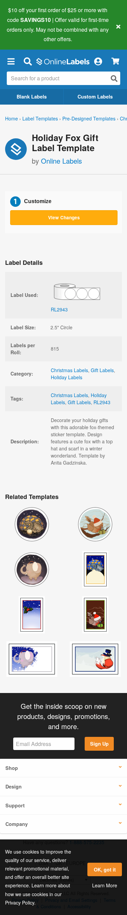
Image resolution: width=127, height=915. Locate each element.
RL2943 (101, 402)
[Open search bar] (27, 61)
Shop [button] (11, 768)
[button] (11, 61)
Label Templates (40, 118)
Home (11, 118)
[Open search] (114, 78)
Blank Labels (32, 96)
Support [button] (15, 805)
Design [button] (13, 786)
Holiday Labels (66, 377)
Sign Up (99, 743)
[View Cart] (115, 61)
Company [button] (16, 824)
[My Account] (97, 61)
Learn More (104, 885)
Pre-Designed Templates (88, 118)
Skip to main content (24, 34)
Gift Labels (102, 370)
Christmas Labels (69, 370)
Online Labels (61, 161)
